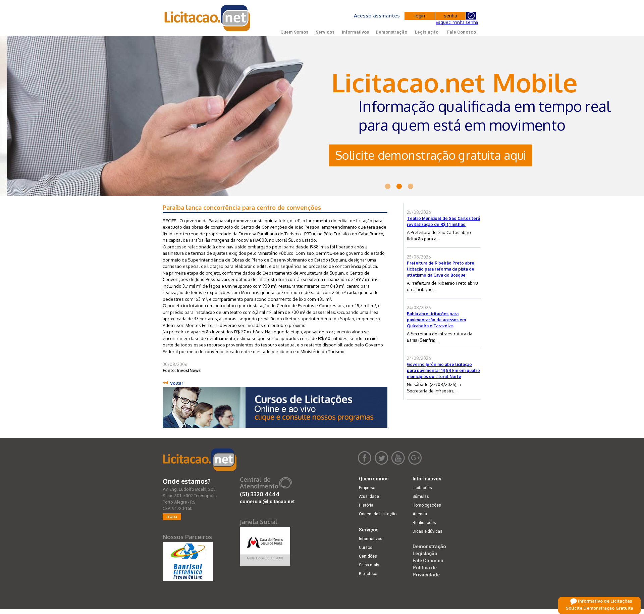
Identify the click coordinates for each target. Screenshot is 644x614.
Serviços (325, 32)
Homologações (427, 505)
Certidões (368, 556)
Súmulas (421, 496)
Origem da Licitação (377, 514)
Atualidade (369, 496)
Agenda (420, 514)
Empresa (367, 487)
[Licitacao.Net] (208, 18)
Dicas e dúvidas (427, 531)
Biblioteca (368, 573)
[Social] (265, 545)
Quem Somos (294, 32)
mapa (172, 516)
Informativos (355, 32)
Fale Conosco (461, 32)
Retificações (424, 522)
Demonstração (391, 32)
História (366, 505)
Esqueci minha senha (457, 22)
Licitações (422, 487)
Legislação (426, 32)
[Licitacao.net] (199, 459)
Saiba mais (369, 565)
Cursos (365, 547)
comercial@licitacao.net (267, 501)
